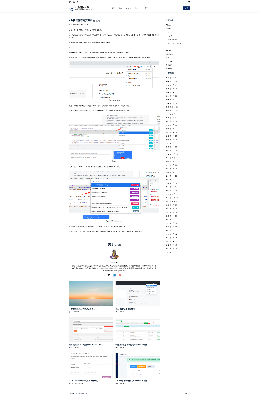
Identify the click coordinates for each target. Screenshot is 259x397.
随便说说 (169, 68)
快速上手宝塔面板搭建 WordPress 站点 (131, 345)
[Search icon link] (189, 2)
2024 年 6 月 (170, 172)
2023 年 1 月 (170, 234)
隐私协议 (187, 393)
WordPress (76, 24)
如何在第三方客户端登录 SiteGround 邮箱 (86, 345)
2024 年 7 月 (170, 169)
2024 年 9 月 (170, 161)
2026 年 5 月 (170, 89)
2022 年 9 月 (170, 238)
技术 (70, 24)
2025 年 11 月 (170, 110)
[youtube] (74, 2)
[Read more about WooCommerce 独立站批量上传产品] (91, 365)
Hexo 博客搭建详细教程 (125, 309)
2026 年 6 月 (170, 85)
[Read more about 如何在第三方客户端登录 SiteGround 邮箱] (91, 329)
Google (168, 32)
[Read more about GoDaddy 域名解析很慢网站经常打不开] (138, 365)
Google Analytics (171, 39)
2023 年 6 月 (170, 216)
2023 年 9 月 (170, 205)
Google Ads (170, 36)
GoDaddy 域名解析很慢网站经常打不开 (131, 381)
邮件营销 (169, 65)
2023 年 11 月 (170, 198)
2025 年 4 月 (170, 136)
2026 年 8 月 (170, 78)
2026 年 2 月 (170, 100)
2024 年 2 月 (170, 187)
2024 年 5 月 (170, 176)
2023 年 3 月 (170, 227)
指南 (120, 8)
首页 (113, 8)
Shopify (168, 50)
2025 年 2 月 (170, 143)
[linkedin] (77, 2)
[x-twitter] (70, 2)
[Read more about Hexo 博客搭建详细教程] (138, 293)
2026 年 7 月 (170, 81)
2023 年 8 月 (170, 209)
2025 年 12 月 (170, 107)
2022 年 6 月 (170, 241)
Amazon (168, 28)
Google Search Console (173, 43)
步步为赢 (169, 61)
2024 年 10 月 (170, 158)
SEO (167, 47)
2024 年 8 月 (170, 165)
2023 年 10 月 (170, 201)
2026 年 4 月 (170, 92)
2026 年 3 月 (170, 96)
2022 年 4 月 (170, 245)
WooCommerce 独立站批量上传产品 (83, 381)
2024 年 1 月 (170, 190)
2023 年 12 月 (170, 194)
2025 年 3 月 (170, 140)
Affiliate (168, 25)
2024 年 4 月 (170, 179)
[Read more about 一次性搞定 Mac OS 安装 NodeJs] (91, 293)
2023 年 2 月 (170, 230)
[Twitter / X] (109, 275)
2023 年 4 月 (170, 223)
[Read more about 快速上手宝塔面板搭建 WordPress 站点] (138, 329)
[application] (130, 8)
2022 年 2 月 (170, 252)
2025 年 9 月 (170, 118)
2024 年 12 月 (170, 150)
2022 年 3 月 (170, 249)
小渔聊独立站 (82, 7)
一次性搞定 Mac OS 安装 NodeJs (82, 309)
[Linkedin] (114, 275)
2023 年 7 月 (170, 212)
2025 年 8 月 (170, 121)
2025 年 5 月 (170, 132)
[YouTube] (120, 275)
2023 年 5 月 (170, 219)
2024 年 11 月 (170, 154)
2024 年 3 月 (170, 183)
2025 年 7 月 (170, 125)
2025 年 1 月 (170, 147)
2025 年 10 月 (170, 114)
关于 (146, 8)
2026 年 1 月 (170, 103)
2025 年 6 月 (170, 129)
